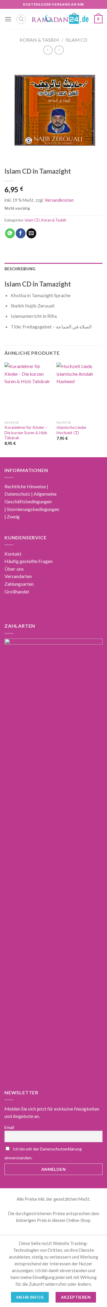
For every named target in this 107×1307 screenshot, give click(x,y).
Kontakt (12, 553)
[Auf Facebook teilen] (21, 233)
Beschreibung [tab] (19, 268)
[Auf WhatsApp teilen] (10, 233)
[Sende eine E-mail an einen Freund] (31, 233)
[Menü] (8, 19)
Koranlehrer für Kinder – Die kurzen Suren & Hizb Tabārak (26, 432)
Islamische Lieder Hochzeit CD (71, 430)
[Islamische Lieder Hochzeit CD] (79, 389)
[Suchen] (21, 19)
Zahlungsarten (19, 584)
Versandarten (18, 576)
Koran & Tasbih (39, 40)
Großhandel (16, 591)
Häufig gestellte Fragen (28, 561)
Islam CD (76, 40)
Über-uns (14, 569)
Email (9, 1127)
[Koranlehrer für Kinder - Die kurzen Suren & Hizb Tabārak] (27, 389)
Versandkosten (59, 200)
